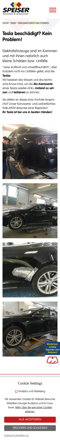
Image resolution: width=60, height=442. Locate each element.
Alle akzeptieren (30, 419)
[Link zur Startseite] (16, 9)
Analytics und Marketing (31, 391)
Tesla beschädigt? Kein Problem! (33, 23)
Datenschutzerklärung (16, 435)
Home (5, 23)
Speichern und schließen (30, 428)
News (13, 23)
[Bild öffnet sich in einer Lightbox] (30, 151)
